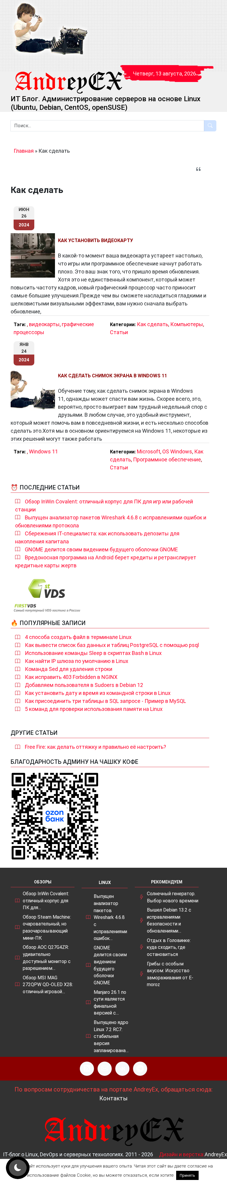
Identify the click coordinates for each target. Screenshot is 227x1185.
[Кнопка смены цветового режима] (18, 1168)
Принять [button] (187, 1175)
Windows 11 (43, 451)
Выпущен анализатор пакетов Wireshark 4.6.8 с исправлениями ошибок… (110, 917)
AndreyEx (216, 1154)
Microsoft (148, 451)
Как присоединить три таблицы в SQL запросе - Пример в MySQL (105, 701)
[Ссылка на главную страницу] (68, 77)
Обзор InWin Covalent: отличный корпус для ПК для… (46, 900)
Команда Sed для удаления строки (68, 669)
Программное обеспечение (167, 459)
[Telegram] (140, 1069)
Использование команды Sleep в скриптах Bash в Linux (93, 653)
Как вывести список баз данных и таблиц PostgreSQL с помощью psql (112, 645)
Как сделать (152, 324)
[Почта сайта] (105, 1069)
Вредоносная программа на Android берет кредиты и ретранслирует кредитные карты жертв (105, 561)
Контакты (113, 1098)
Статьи (119, 332)
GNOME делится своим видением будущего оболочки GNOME (101, 549)
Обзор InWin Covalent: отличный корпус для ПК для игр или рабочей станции (104, 505)
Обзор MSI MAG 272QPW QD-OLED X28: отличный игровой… (48, 984)
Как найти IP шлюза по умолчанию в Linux (76, 661)
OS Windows (177, 451)
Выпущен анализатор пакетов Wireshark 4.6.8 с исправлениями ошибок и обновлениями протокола (110, 521)
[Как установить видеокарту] (34, 255)
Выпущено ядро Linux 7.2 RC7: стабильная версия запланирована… (111, 1036)
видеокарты (44, 324)
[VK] (122, 1069)
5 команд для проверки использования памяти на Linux (94, 709)
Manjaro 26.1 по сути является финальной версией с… (110, 1002)
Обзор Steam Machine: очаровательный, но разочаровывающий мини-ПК (47, 927)
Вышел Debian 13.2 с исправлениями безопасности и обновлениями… (169, 920)
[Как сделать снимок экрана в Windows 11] (34, 390)
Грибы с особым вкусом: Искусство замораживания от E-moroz (170, 974)
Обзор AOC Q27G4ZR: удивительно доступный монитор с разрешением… (47, 957)
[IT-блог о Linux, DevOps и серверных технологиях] (50, 29)
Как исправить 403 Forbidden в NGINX (71, 677)
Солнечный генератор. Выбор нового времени (172, 897)
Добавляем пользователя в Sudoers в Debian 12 (84, 685)
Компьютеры (186, 324)
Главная (24, 151)
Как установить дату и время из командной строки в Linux (98, 693)
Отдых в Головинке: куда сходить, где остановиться (169, 947)
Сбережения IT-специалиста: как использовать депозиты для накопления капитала (97, 537)
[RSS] (87, 1069)
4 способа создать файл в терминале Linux (78, 637)
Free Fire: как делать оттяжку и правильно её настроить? (95, 747)
